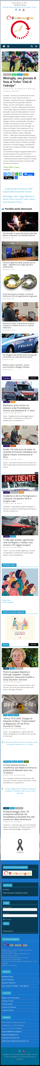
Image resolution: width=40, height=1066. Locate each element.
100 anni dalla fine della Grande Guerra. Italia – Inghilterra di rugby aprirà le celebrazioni (19, 264)
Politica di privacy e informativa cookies (15, 893)
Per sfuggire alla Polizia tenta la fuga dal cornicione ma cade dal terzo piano (20, 356)
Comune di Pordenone (9, 1007)
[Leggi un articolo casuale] (36, 46)
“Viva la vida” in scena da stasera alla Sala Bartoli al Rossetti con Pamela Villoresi (20, 234)
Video (26, 761)
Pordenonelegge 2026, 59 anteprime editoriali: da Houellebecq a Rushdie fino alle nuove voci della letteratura (19, 815)
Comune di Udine (7, 1004)
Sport (14, 74)
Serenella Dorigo (20, 728)
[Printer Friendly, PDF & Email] (11, 167)
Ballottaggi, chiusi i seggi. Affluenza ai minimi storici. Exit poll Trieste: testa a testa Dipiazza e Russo (19, 199)
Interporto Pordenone (9, 983)
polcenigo (12, 91)
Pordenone (7, 74)
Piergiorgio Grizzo (22, 89)
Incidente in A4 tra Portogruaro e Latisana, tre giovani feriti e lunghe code (20, 498)
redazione (19, 413)
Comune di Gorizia (7, 1010)
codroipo (32, 89)
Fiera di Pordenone (8, 980)
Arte (5, 715)
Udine (25, 74)
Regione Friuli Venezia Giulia (10, 998)
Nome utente (7, 907)
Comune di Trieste (7, 1001)
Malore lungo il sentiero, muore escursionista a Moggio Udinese (16, 366)
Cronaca (6, 402)
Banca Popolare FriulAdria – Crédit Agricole (15, 986)
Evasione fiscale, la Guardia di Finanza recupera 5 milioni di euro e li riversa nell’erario (18, 325)
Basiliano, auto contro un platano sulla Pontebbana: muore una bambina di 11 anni (19, 408)
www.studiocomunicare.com (11, 1038)
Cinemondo (7, 761)
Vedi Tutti (33, 378)
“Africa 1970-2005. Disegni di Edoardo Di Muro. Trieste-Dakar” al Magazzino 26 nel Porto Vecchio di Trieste (19, 722)
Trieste (20, 74)
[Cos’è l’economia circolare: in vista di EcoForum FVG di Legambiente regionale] (20, 274)
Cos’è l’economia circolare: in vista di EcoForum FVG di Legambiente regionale (20, 295)
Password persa (8, 931)
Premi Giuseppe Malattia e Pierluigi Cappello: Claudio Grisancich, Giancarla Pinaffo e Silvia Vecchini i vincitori (18, 675)
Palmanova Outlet (7, 976)
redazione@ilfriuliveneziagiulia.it (11, 1031)
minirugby (6, 91)
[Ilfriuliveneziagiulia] (4, 46)
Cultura (6, 668)
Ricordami (8, 919)
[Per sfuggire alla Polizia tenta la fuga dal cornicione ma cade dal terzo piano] (20, 335)
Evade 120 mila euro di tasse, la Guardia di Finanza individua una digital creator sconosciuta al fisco (20, 453)
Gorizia (13, 446)
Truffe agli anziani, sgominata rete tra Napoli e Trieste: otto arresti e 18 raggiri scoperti (18, 542)
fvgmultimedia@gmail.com (10, 1035)
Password (6, 913)
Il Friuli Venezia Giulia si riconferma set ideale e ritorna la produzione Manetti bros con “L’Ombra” (20, 769)
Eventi (12, 668)
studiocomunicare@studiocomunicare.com (15, 1041)
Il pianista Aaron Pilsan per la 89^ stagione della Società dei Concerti (18, 190)
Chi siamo (6, 889)
